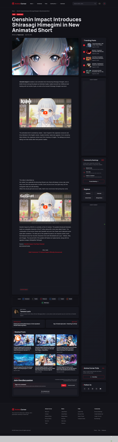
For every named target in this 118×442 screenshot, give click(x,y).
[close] (59, 436)
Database (39, 3)
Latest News (64, 411)
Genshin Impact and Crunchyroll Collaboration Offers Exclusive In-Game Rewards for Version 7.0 (22, 349)
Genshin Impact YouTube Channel (34, 244)
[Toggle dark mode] (99, 3)
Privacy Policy (48, 418)
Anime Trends (81, 416)
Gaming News (20, 14)
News (14, 14)
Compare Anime (81, 418)
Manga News (99, 197)
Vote (103, 368)
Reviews (63, 418)
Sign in (63, 385)
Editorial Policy (48, 416)
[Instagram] (92, 388)
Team (46, 423)
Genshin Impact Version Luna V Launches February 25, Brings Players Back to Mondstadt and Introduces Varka (67, 369)
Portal (95, 430)
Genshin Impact (24, 289)
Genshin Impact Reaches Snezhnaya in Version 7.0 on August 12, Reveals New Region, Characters (44, 349)
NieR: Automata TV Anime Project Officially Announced (45, 252)
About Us (47, 411)
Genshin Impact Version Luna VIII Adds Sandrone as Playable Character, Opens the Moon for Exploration (67, 349)
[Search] (95, 4)
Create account (71, 385)
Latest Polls (80, 411)
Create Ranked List (98, 414)
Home (13, 11)
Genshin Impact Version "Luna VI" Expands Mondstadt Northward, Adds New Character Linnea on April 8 (45, 368)
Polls (46, 3)
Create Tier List (97, 416)
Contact (46, 414)
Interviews (63, 420)
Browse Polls (81, 414)
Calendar (62, 3)
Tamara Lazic (20, 34)
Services (47, 420)
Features (63, 423)
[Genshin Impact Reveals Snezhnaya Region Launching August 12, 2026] (24, 360)
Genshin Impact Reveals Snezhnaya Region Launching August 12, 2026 (23, 367)
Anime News (88, 197)
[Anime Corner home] (19, 3)
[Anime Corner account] (104, 3)
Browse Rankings (98, 411)
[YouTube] (96, 388)
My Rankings (97, 418)
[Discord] (100, 388)
